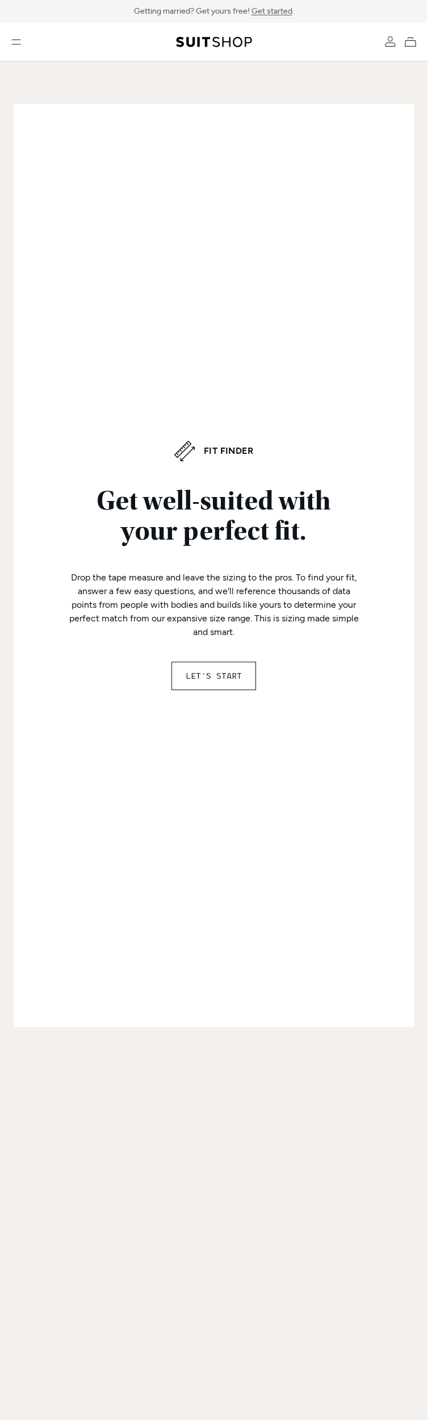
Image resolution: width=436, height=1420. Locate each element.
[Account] (390, 42)
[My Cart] (412, 42)
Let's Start (214, 675)
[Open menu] (16, 42)
